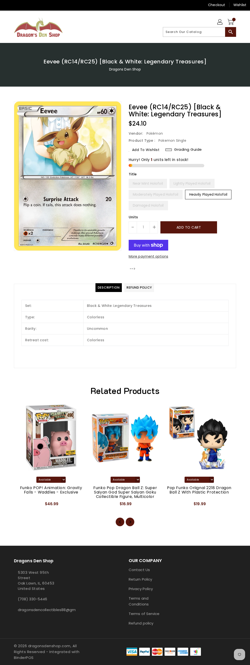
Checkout (216, 4)
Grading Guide (188, 149)
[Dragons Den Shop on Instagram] (16, 5)
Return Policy (140, 579)
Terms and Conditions (139, 601)
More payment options (148, 256)
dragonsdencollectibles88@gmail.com (39, 609)
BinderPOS (24, 657)
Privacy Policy (141, 588)
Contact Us (139, 569)
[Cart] (231, 22)
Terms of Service (144, 613)
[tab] (108, 287)
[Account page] (220, 22)
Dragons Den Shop (125, 69)
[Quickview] (23, 505)
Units (133, 217)
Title (133, 174)
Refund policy (141, 623)
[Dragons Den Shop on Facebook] (7, 5)
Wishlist (239, 4)
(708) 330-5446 (32, 599)
